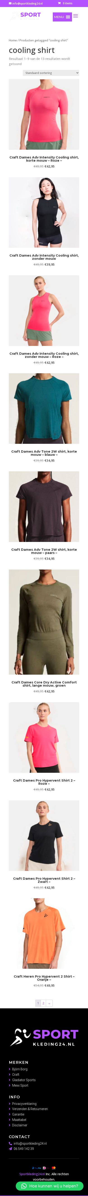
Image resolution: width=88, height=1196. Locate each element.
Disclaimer (19, 1125)
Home (13, 40)
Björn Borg (20, 1069)
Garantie (18, 1114)
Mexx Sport (20, 1085)
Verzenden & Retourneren (30, 1109)
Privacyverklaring (24, 1104)
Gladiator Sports (24, 1080)
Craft (15, 1074)
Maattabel (19, 1120)
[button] (59, 16)
